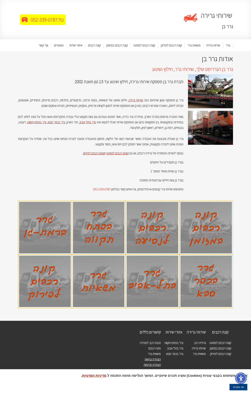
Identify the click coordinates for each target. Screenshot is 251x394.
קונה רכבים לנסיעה (144, 45)
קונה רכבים (94, 45)
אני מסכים (238, 387)
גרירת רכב (200, 343)
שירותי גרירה (213, 45)
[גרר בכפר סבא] (206, 257)
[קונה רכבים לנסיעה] (152, 203)
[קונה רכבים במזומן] (206, 203)
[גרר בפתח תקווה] (99, 203)
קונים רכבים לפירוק (94, 153)
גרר (228, 45)
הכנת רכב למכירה (150, 343)
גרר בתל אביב (87, 122)
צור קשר (43, 45)
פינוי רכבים (154, 348)
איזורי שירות (75, 45)
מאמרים (59, 45)
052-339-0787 (44, 19)
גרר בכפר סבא (56, 122)
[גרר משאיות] (99, 257)
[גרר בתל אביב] (152, 257)
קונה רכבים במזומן (117, 45)
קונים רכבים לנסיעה (117, 153)
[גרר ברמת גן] (45, 203)
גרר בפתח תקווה (36, 122)
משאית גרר (194, 45)
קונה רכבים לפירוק (171, 45)
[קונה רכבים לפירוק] (45, 257)
